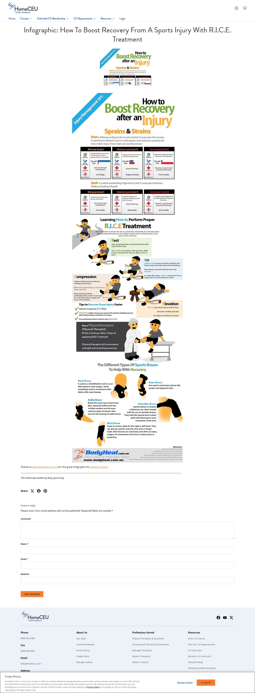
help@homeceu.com (31, 663)
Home (12, 18)
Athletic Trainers (140, 662)
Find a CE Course (196, 638)
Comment (26, 518)
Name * (24, 544)
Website (25, 574)
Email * (24, 559)
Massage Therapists (142, 650)
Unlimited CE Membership (51, 18)
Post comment (32, 594)
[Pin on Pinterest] (45, 491)
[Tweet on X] (32, 491)
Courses (24, 18)
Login (122, 18)
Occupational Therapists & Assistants (150, 644)
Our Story (81, 638)
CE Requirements (83, 18)
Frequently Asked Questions (202, 668)
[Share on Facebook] (39, 491)
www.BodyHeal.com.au (45, 467)
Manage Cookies (84, 662)
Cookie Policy (82, 656)
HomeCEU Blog (195, 662)
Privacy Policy (83, 650)
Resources (106, 18)
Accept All (206, 682)
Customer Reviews (85, 644)
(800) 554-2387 (28, 638)
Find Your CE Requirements (201, 644)
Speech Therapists (141, 656)
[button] (245, 8)
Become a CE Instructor (199, 656)
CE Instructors (195, 650)
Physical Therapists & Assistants (148, 638)
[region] (127, 682)
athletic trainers (99, 467)
